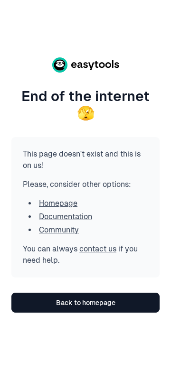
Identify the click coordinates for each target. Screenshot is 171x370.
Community (59, 229)
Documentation (65, 216)
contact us (97, 248)
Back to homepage (85, 302)
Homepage (58, 203)
